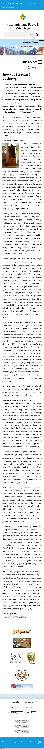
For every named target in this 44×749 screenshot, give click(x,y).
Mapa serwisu (31, 3)
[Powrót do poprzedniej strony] (40, 67)
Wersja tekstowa (8, 7)
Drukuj (33, 68)
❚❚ (4, 50)
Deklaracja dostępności (15, 3)
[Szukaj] (31, 34)
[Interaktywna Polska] (40, 742)
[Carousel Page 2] (26, 50)
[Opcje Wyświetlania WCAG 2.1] (37, 34)
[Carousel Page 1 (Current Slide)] (23, 50)
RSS (3, 3)
